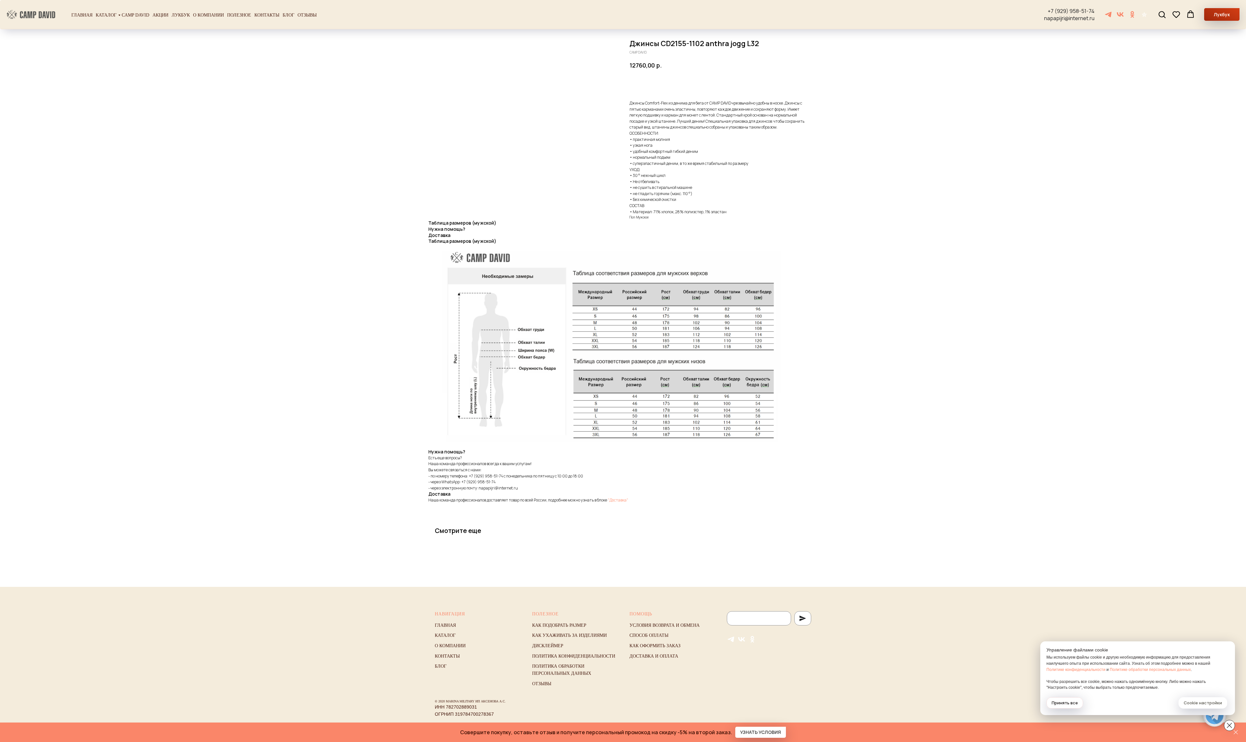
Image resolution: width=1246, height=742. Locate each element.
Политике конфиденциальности (1076, 669)
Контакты (266, 15)
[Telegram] (1108, 14)
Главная (81, 15)
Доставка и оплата (653, 656)
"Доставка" (618, 500)
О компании (208, 15)
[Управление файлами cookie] (1229, 725)
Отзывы (307, 15)
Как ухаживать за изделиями (569, 635)
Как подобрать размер (559, 625)
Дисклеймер (547, 645)
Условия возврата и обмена (664, 625)
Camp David (135, 15)
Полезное (239, 15)
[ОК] (1132, 14)
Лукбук (181, 15)
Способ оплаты (648, 635)
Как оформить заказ (654, 645)
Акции (160, 15)
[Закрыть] (1236, 732)
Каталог (106, 15)
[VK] (1120, 14)
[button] (1162, 14)
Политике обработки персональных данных (1150, 669)
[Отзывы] (1144, 14)
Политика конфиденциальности (573, 656)
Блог (288, 15)
